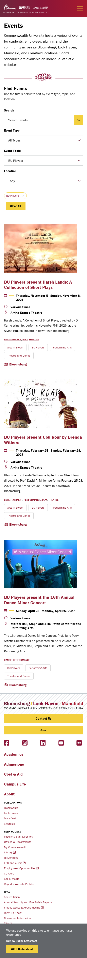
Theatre (34, 339)
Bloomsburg (18, 364)
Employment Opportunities (19, 868)
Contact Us (44, 718)
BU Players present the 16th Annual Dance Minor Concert (39, 600)
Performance (12, 339)
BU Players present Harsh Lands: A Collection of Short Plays (38, 284)
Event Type (12, 130)
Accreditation (12, 897)
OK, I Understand (22, 949)
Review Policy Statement (21, 941)
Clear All (15, 206)
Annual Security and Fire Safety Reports (28, 902)
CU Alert (9, 873)
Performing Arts (62, 347)
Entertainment (13, 499)
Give (43, 730)
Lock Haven (11, 813)
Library (8, 852)
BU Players (12, 195)
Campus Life (15, 784)
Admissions (14, 764)
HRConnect (11, 857)
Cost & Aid (13, 774)
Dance (8, 659)
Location (10, 171)
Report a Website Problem (19, 884)
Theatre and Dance (18, 355)
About (9, 793)
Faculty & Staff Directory (18, 836)
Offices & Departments (17, 842)
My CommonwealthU (16, 847)
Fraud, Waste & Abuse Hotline (22, 907)
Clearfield (9, 823)
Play (25, 339)
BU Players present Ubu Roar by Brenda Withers (43, 439)
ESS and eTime (13, 863)
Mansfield (10, 818)
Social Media (11, 879)
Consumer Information (17, 918)
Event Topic (12, 151)
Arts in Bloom (15, 347)
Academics (13, 754)
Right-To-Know (12, 913)
